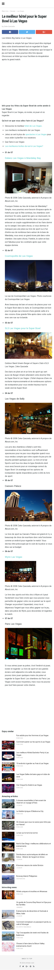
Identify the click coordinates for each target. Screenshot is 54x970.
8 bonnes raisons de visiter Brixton (29, 865)
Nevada (12, 11)
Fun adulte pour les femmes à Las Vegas (32, 735)
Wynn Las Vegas (13, 557)
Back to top (27, 959)
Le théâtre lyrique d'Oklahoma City (29, 811)
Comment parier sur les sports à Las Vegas (33, 742)
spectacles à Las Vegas (36, 134)
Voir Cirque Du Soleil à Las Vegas (29, 785)
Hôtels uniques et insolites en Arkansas (31, 891)
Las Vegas (20, 11)
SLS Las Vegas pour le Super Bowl (22, 328)
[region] (27, 708)
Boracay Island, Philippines (26, 876)
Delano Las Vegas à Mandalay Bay (23, 158)
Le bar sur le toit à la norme (27, 833)
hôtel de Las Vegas (33, 126)
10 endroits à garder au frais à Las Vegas (32, 763)
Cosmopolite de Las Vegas (19, 256)
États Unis (5, 11)
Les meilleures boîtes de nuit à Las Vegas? (24, 146)
